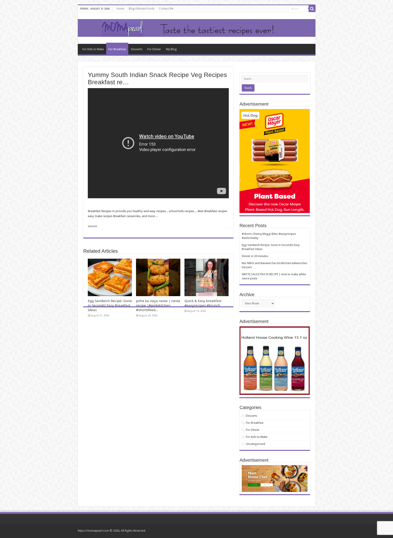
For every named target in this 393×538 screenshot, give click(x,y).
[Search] (312, 8)
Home (120, 8)
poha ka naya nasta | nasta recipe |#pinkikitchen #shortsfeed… (158, 305)
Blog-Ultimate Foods (141, 8)
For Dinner (154, 49)
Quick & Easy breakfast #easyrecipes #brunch (202, 302)
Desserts (136, 49)
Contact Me (166, 8)
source (92, 226)
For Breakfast (117, 49)
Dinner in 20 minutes (255, 256)
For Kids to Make (93, 49)
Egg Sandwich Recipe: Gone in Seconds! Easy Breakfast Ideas (110, 305)
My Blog (171, 49)
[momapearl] (196, 28)
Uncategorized (255, 444)
